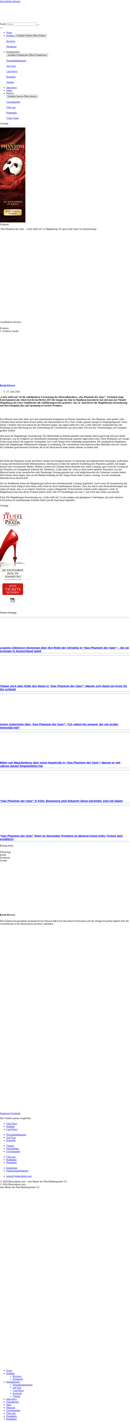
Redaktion (11, 1419)
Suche (3, 24)
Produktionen (13, 1382)
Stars (8, 1404)
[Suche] (38, 24)
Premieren (18, 1379)
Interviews (11, 1399)
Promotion (11, 1416)
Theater (16, 1396)
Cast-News (18, 1390)
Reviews (17, 1376)
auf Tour (17, 1387)
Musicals (10, 1407)
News (9, 1370)
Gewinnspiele (13, 1410)
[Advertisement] (65, 964)
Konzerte (17, 1393)
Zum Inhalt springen (10, 1)
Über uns (11, 1413)
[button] (65, 852)
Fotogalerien (12, 1402)
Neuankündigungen (22, 1384)
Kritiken (10, 1373)
